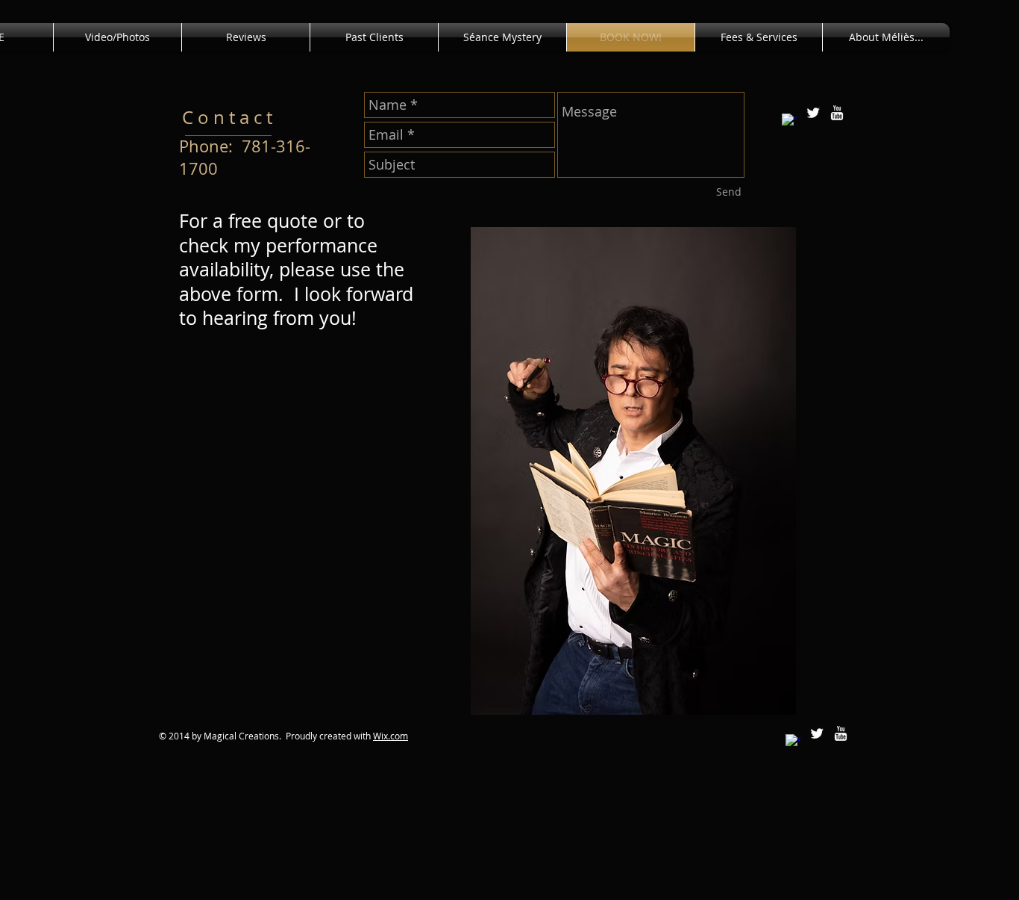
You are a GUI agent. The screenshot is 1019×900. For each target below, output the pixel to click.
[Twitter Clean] (813, 112)
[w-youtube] (837, 112)
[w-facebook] (789, 121)
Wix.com (390, 736)
